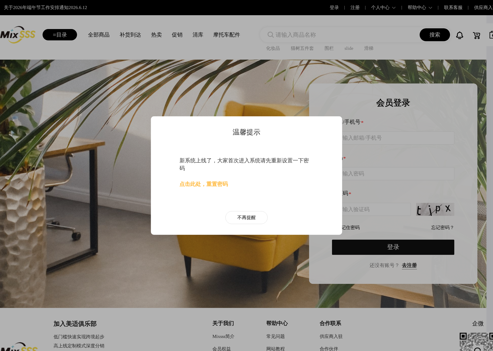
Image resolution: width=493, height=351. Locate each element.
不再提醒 (246, 217)
